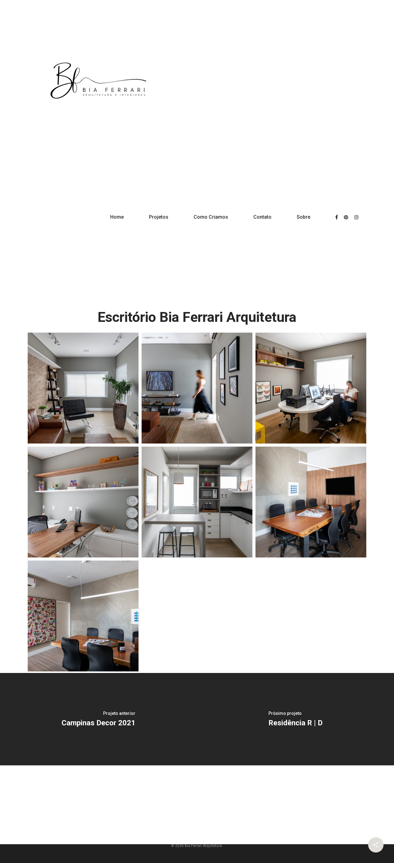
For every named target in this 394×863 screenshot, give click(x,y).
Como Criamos (211, 217)
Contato (262, 217)
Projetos (158, 217)
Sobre (303, 217)
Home (117, 217)
